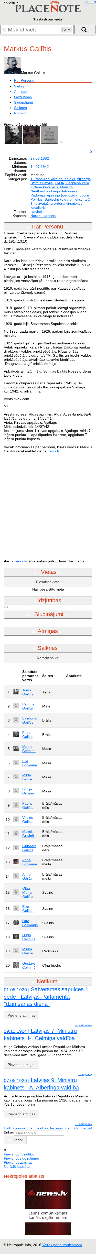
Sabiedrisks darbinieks (63, 199)
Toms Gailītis (27, 692)
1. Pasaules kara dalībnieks (52, 179)
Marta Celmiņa (29, 749)
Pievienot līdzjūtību (19, 1154)
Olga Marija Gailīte (27, 892)
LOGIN (90, 2)
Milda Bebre (27, 777)
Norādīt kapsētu (43, 216)
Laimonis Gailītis (29, 720)
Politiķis (36, 199)
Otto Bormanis (30, 923)
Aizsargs (84, 179)
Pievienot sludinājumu (21, 1158)
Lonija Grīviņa (28, 791)
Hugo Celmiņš (28, 937)
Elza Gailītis (27, 908)
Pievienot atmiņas (18, 1162)
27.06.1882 (39, 158)
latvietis (37, 212)
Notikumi (21, 113)
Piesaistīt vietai (48, 582)
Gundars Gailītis (29, 848)
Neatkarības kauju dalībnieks (53, 191)
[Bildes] (62, 142)
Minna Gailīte (27, 951)
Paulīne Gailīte (28, 706)
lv (91, 151)
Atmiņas (20, 92)
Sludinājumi (23, 102)
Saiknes (20, 108)
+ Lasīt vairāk (83, 1025)
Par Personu (24, 80)
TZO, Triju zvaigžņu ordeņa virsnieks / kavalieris (60, 203)
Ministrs (66, 187)
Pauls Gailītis (27, 734)
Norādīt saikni (48, 658)
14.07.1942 (39, 167)
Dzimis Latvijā (41, 183)
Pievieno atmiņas (21, 1015)
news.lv (53, 451)
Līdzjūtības (23, 97)
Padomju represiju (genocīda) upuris (60, 195)
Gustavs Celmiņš (29, 965)
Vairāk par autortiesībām (62, 1245)
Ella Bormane (29, 763)
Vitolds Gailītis (27, 819)
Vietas (19, 86)
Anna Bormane (29, 862)
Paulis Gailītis (27, 805)
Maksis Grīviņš (28, 834)
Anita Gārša (27, 876)
